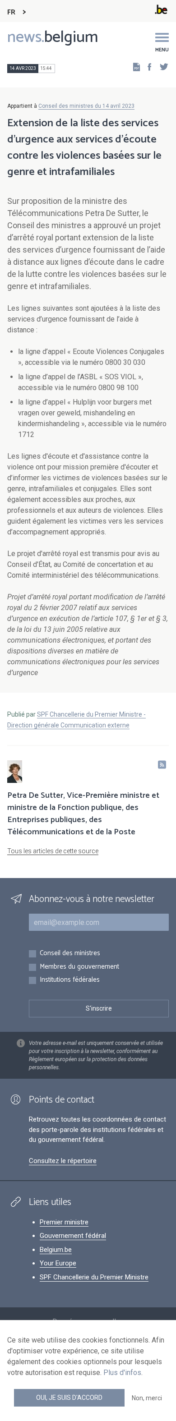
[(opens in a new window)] (146, 66)
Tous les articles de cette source (52, 851)
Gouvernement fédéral (73, 1236)
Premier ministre (64, 1222)
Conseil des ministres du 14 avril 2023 (86, 106)
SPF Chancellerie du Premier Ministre (94, 1277)
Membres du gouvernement (79, 967)
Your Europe (58, 1263)
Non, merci (147, 1398)
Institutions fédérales (70, 980)
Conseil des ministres (70, 953)
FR (11, 12)
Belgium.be (56, 1250)
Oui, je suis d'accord (69, 1397)
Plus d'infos (122, 1372)
